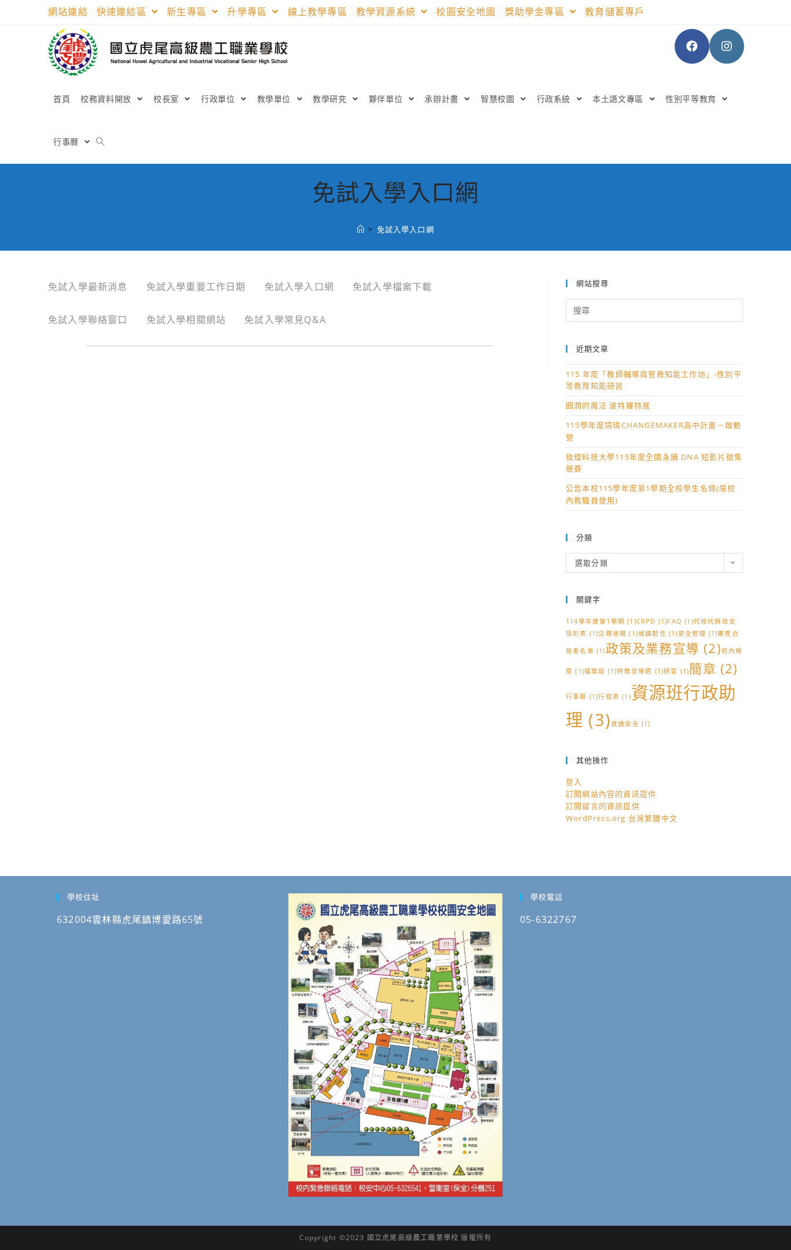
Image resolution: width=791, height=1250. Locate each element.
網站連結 (68, 11)
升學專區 (248, 11)
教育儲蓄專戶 (614, 11)
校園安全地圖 (466, 11)
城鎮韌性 (658, 633)
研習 (676, 671)
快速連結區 (123, 11)
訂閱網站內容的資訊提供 (611, 794)
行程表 (614, 696)
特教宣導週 (640, 671)
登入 (574, 781)
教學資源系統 (387, 11)
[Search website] (100, 141)
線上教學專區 (317, 11)
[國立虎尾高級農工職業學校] (361, 229)
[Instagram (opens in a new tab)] (726, 46)
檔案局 (600, 671)
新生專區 (188, 11)
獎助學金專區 (536, 11)
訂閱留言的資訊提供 (603, 806)
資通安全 (631, 724)
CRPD (652, 621)
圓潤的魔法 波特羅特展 (608, 405)
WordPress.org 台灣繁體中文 (622, 818)
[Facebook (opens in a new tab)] (692, 46)
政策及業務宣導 (664, 648)
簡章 (713, 668)
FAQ (680, 621)
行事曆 (582, 696)
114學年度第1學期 (601, 621)
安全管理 (698, 633)
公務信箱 (618, 633)
